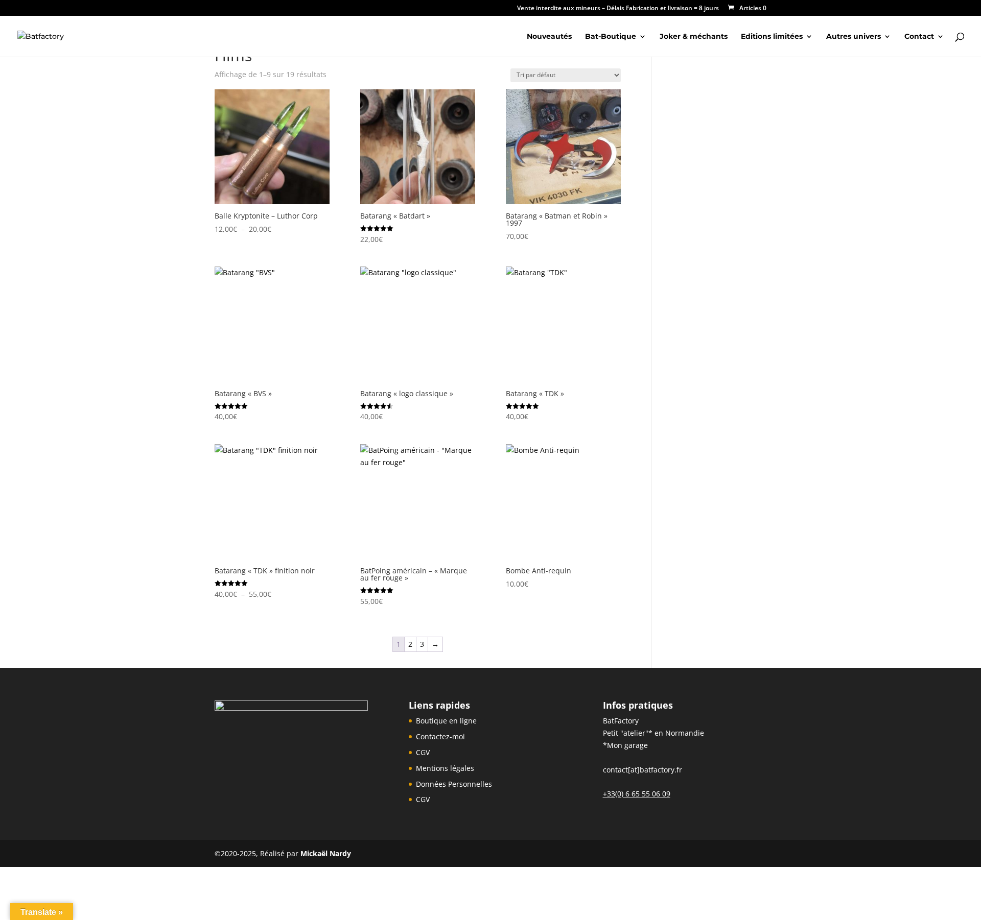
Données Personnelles (454, 784)
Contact (919, 37)
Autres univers (853, 37)
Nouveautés (549, 37)
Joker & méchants (694, 37)
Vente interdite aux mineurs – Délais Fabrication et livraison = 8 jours (618, 8)
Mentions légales (445, 768)
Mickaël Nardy (325, 853)
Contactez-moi (440, 736)
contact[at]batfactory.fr (642, 769)
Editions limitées (772, 37)
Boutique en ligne (446, 720)
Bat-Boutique (610, 37)
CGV (423, 752)
